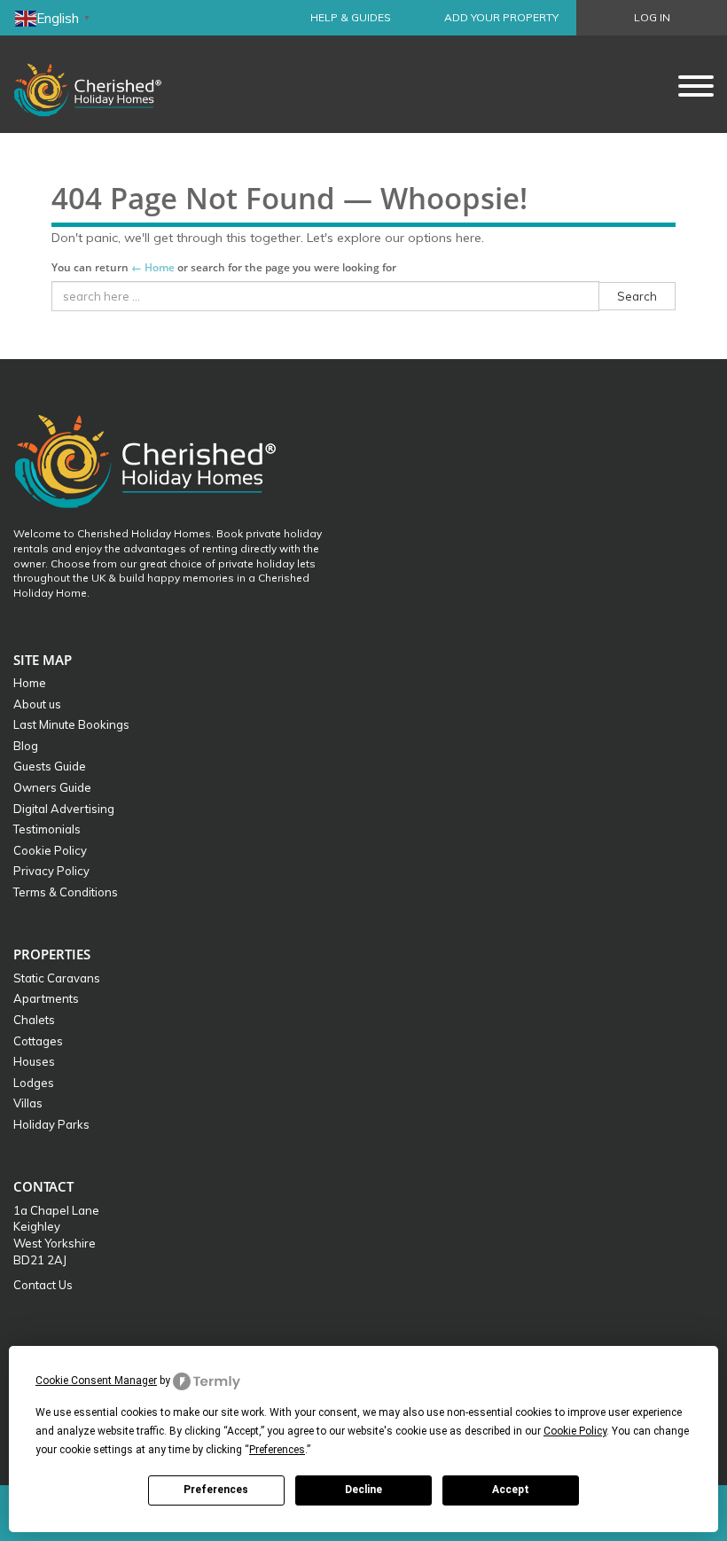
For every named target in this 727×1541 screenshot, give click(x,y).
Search (637, 296)
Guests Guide (49, 766)
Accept (510, 1489)
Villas (28, 1103)
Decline (363, 1489)
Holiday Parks (51, 1124)
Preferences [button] (277, 1449)
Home (29, 683)
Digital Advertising (63, 809)
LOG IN (652, 17)
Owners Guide (52, 787)
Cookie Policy (50, 850)
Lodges (33, 1083)
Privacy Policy (51, 871)
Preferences (216, 1489)
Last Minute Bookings (71, 724)
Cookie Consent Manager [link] (96, 1380)
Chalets (34, 1020)
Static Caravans (56, 978)
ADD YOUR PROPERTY (501, 17)
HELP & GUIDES (350, 17)
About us (37, 704)
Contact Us (43, 1285)
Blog (25, 746)
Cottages (38, 1041)
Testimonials (47, 829)
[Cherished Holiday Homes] (99, 84)
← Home (153, 267)
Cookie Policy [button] (574, 1431)
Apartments (46, 998)
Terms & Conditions (65, 892)
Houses (34, 1061)
